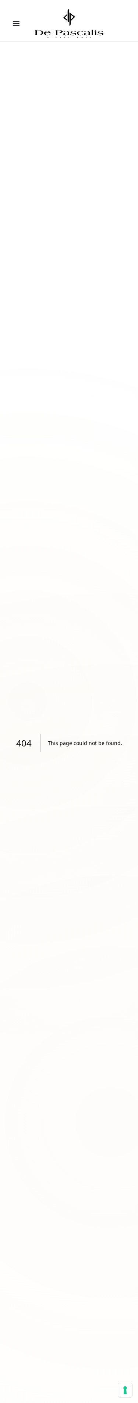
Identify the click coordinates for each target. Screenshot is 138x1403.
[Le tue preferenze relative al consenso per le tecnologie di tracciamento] (125, 1390)
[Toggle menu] (16, 23)
